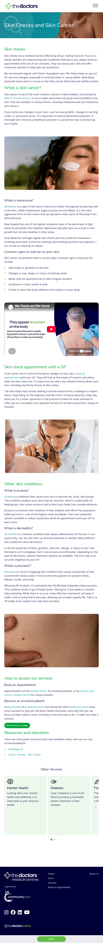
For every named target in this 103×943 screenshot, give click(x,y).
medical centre (35, 706)
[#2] (6, 912)
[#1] (13, 912)
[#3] (27, 912)
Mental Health (17, 788)
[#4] (20, 912)
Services (52, 882)
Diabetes (57, 788)
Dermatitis (10, 534)
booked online (38, 691)
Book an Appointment (59, 887)
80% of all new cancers (17, 98)
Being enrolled (12, 706)
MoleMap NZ (16, 749)
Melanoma (10, 206)
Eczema (8, 496)
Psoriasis (9, 571)
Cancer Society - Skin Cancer (25, 754)
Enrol (50, 878)
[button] (51, 839)
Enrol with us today (17, 725)
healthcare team (78, 706)
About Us (94, 873)
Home (51, 873)
